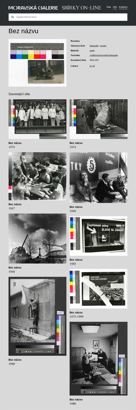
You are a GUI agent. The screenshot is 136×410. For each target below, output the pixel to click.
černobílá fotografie (109, 55)
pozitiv (103, 46)
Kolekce (123, 7)
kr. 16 (92, 66)
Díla (109, 7)
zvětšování (95, 55)
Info (115, 7)
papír (92, 50)
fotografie (94, 46)
